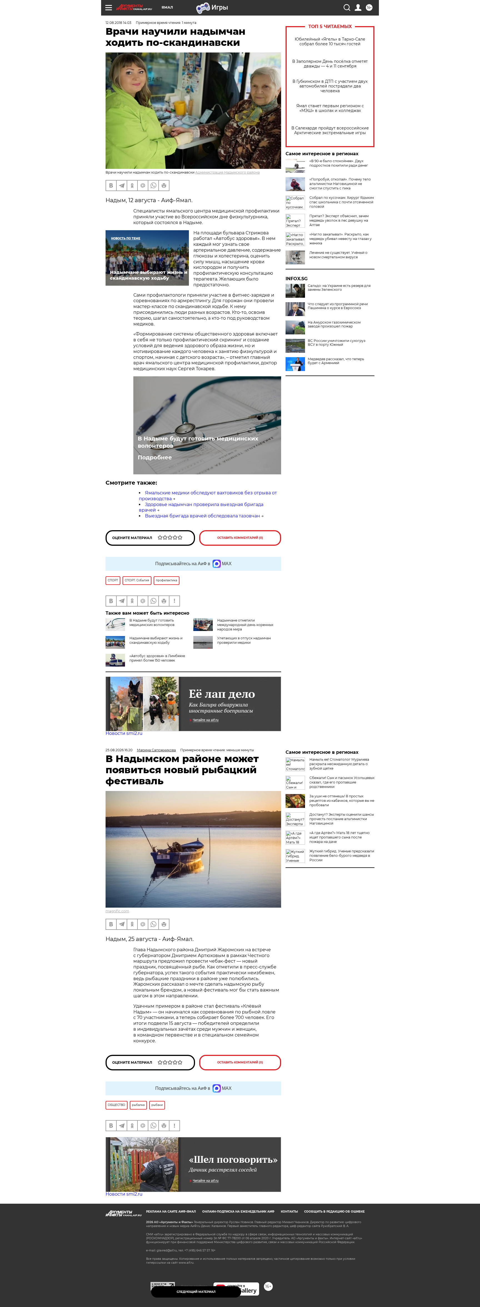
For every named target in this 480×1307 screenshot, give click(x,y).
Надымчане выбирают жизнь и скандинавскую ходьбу (155, 640)
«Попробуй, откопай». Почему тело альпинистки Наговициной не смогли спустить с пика (340, 183)
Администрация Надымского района (227, 172)
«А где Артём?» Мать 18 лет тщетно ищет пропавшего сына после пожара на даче (339, 837)
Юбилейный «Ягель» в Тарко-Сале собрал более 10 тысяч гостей (330, 41)
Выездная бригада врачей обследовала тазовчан (202, 516)
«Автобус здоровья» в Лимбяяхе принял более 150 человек (157, 658)
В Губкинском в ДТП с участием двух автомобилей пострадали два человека (330, 86)
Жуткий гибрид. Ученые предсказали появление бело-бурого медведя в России (341, 855)
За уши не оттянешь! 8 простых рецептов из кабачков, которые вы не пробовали (341, 800)
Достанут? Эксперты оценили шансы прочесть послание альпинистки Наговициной (341, 818)
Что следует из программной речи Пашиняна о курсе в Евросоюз (338, 306)
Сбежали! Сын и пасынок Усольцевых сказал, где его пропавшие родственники (341, 782)
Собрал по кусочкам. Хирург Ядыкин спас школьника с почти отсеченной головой (341, 202)
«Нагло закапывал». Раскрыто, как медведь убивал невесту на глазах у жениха (340, 238)
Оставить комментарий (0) (240, 538)
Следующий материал (196, 1292)
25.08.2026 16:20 (119, 750)
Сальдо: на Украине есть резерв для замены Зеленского (339, 288)
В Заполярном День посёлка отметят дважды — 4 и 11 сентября (330, 64)
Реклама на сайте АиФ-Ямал (171, 1211)
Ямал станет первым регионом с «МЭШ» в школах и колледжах (330, 108)
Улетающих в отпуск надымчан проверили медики (244, 640)
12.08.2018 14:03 (118, 23)
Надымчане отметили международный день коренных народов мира (245, 624)
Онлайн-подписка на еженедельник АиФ (238, 1211)
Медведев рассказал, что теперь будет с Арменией (336, 361)
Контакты (289, 1211)
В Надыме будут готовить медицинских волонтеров (198, 442)
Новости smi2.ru (124, 733)
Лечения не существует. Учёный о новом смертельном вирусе (338, 255)
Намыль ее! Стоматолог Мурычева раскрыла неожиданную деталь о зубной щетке (339, 763)
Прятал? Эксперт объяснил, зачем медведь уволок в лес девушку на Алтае (339, 220)
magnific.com (117, 911)
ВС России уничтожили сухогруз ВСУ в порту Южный (336, 343)
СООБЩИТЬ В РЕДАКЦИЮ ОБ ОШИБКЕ (334, 1211)
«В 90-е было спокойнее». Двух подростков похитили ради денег (338, 163)
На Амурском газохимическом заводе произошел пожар (334, 324)
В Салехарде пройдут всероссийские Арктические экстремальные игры (330, 130)
